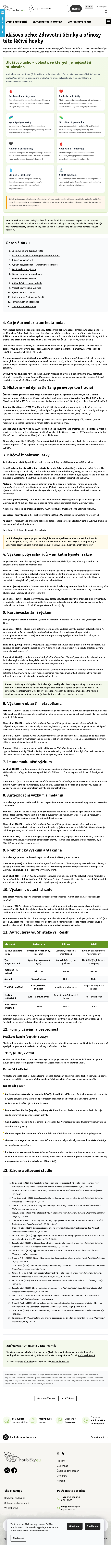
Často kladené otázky (68, 1470)
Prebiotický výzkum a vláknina (26, 287)
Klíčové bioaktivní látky (23, 260)
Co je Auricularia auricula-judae (27, 250)
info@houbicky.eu (70, 1506)
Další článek (67, 1398)
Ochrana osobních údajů (16, 1503)
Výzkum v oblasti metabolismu (27, 274)
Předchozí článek (46, 1398)
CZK (88, 6)
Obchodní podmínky (14, 1498)
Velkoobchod (11, 1508)
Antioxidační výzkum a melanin (27, 283)
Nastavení (18, 1538)
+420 (70, 1497)
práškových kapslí (86, 1355)
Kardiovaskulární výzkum (24, 269)
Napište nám (26, 1361)
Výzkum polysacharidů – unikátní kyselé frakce (35, 264)
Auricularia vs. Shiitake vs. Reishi (28, 297)
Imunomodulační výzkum (24, 278)
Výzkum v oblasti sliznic (23, 292)
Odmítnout (74, 1526)
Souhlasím (92, 1526)
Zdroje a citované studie (24, 306)
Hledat (76, 8)
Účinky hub (62, 1466)
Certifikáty (62, 1475)
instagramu (31, 1437)
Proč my (61, 1460)
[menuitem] (16, 21)
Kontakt (61, 1480)
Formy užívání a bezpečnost (25, 301)
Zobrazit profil (97, 1437)
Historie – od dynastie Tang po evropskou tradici (36, 255)
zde (46, 1530)
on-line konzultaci (60, 1361)
